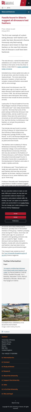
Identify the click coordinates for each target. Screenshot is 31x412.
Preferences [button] (15, 207)
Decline (15, 217)
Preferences (15, 220)
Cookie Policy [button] (24, 203)
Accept (15, 213)
